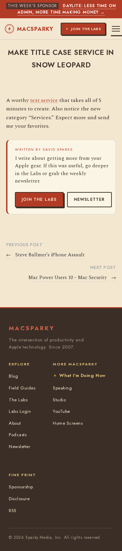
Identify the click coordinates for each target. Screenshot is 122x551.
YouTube (61, 411)
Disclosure (19, 498)
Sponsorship (21, 487)
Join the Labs (39, 199)
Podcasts (17, 434)
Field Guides (22, 388)
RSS (13, 510)
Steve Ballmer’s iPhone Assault (45, 255)
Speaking (62, 388)
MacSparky (35, 29)
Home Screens (68, 423)
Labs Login (20, 411)
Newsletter (89, 199)
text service (44, 100)
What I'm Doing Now (82, 375)
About (15, 423)
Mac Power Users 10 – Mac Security (72, 277)
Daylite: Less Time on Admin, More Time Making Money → (66, 9)
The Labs (18, 400)
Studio (59, 400)
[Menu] (116, 28)
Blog (13, 376)
